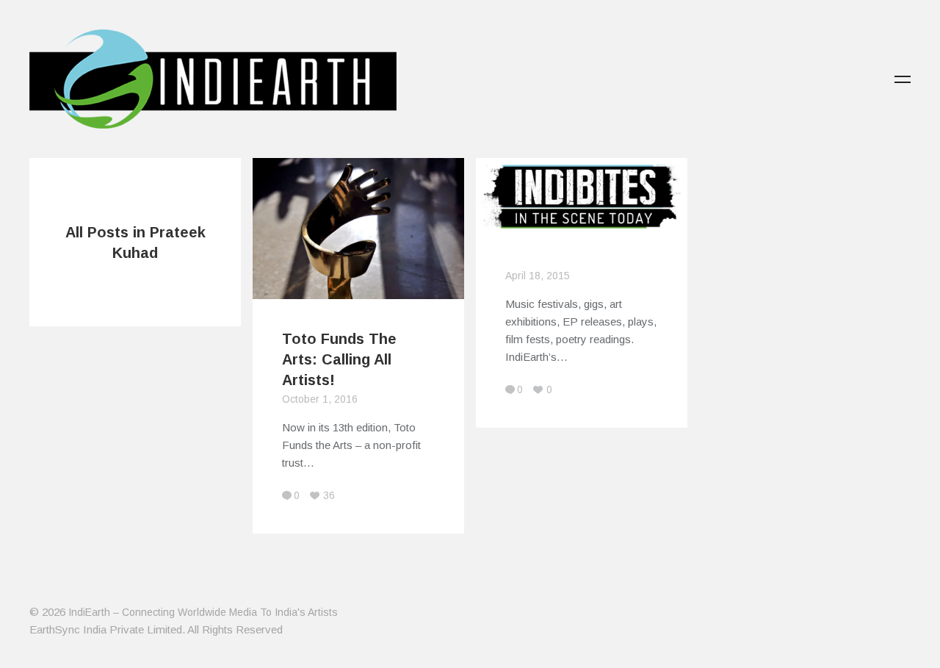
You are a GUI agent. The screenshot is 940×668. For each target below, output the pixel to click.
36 (329, 495)
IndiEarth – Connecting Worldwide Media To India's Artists (203, 612)
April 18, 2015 (537, 275)
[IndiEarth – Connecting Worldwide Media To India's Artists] (213, 120)
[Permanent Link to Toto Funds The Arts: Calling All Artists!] (358, 290)
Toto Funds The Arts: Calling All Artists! (339, 359)
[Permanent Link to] (581, 228)
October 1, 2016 (320, 399)
